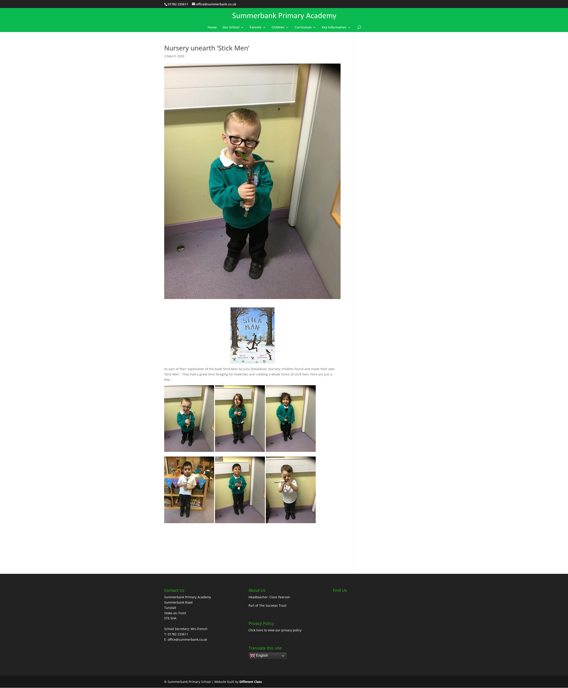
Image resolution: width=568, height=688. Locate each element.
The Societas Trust (272, 605)
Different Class (250, 682)
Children (278, 27)
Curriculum (303, 27)
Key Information (334, 27)
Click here (255, 630)
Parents (255, 27)
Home (212, 27)
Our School (231, 27)
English (261, 656)
